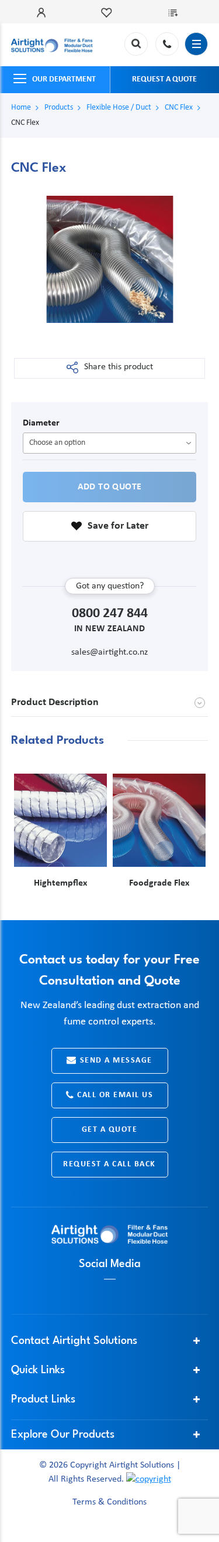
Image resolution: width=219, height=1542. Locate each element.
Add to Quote (110, 487)
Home (21, 107)
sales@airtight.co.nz (109, 652)
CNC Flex (179, 107)
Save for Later (118, 526)
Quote (175, 13)
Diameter (41, 423)
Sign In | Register (43, 13)
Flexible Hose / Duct (118, 107)
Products (58, 107)
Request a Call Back (109, 1164)
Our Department (64, 79)
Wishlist (109, 13)
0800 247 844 (167, 44)
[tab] (109, 703)
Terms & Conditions (109, 1502)
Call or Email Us (115, 1095)
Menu (196, 44)
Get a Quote (110, 1129)
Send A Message (116, 1060)
